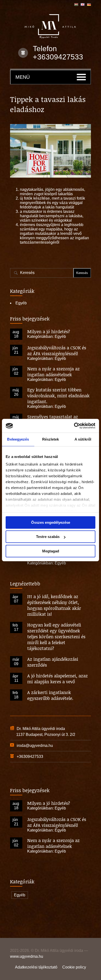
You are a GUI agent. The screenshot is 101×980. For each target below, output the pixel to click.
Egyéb (21, 303)
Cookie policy (74, 967)
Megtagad (50, 551)
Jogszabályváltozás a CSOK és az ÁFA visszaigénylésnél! (56, 350)
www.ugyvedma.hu (26, 956)
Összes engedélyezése (50, 522)
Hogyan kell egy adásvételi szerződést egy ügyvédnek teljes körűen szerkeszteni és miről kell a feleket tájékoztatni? (56, 636)
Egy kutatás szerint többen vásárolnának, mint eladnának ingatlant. (58, 395)
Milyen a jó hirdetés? (48, 331)
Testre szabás (48, 537)
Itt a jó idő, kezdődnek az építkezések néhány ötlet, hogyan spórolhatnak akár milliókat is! (54, 605)
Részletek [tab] (50, 439)
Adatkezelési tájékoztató (36, 967)
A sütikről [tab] (83, 439)
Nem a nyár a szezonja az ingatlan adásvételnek (53, 371)
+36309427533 (58, 57)
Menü (22, 77)
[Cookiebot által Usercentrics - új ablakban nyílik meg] (73, 425)
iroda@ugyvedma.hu (35, 745)
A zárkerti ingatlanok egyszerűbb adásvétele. (50, 695)
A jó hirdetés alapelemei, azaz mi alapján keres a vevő (57, 678)
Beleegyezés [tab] (18, 439)
